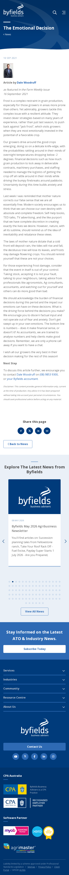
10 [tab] (39, 581)
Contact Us (34, 746)
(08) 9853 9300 (49, 374)
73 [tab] (36, 598)
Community (11, 688)
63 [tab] (56, 594)
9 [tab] (36, 581)
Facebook (21, 430)
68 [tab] (19, 598)
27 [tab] (43, 586)
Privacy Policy (44, 866)
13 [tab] (49, 581)
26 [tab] (39, 586)
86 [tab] (43, 603)
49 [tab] (9, 594)
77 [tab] (49, 598)
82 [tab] (29, 603)
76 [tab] (46, 598)
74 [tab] (39, 598)
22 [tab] (26, 586)
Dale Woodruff (26, 82)
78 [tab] (53, 598)
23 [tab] (29, 586)
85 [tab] (39, 603)
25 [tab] (36, 586)
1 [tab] (9, 581)
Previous (3, 541)
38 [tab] (26, 590)
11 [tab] (43, 581)
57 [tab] (36, 594)
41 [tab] (36, 590)
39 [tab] (29, 590)
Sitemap (31, 866)
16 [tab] (59, 581)
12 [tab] (46, 581)
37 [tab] (22, 590)
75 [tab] (43, 598)
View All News (34, 611)
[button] (55, 12)
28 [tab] (46, 586)
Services (8, 670)
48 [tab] (59, 590)
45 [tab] (49, 590)
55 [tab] (29, 594)
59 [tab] (43, 594)
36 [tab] (19, 590)
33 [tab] (9, 590)
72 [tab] (32, 598)
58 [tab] (39, 594)
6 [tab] (26, 581)
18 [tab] (12, 586)
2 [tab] (12, 581)
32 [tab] (59, 586)
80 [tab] (59, 598)
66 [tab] (12, 598)
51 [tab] (16, 594)
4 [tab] (19, 581)
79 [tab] (56, 598)
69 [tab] (22, 598)
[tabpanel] (34, 522)
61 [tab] (49, 594)
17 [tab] (9, 586)
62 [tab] (53, 594)
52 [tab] (19, 594)
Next (65, 541)
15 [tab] (56, 581)
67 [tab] (16, 598)
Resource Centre (14, 697)
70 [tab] (26, 598)
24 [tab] (32, 586)
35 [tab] (16, 590)
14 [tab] (53, 581)
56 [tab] (32, 594)
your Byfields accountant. (22, 379)
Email (47, 430)
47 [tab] (56, 590)
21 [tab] (22, 586)
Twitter (29, 430)
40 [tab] (32, 590)
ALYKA (22, 870)
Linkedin (38, 430)
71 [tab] (29, 598)
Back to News (18, 444)
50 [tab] (12, 594)
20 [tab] (19, 586)
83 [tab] (32, 603)
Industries (10, 679)
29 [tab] (49, 586)
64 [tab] (59, 594)
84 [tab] (36, 603)
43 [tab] (43, 590)
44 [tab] (46, 590)
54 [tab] (26, 594)
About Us (9, 707)
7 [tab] (29, 581)
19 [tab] (16, 586)
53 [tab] (22, 594)
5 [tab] (22, 581)
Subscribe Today (35, 649)
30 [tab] (53, 586)
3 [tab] (16, 581)
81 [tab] (26, 603)
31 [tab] (56, 586)
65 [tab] (9, 598)
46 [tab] (53, 590)
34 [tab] (12, 590)
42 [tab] (39, 590)
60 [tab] (46, 594)
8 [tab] (32, 581)
